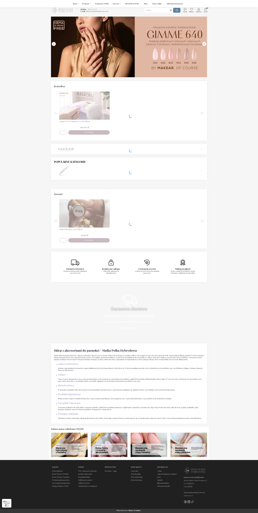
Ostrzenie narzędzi (163, 486)
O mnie (159, 471)
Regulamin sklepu (84, 477)
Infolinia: (89, 9)
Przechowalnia (136, 474)
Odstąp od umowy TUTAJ (60, 486)
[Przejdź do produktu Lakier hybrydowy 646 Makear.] (84, 213)
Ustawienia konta (136, 480)
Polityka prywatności (85, 480)
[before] (54, 44)
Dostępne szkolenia (68, 413)
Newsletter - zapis (111, 471)
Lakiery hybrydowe (68, 363)
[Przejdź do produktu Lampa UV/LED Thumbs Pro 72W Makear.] (84, 105)
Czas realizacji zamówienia (61, 483)
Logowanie (134, 471)
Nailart (61, 374)
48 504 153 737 (189, 496)
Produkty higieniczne (69, 394)
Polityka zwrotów (84, 483)
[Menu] (10, 500)
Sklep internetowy (128, 510)
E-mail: (94, 11)
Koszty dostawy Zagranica (61, 477)
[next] (204, 44)
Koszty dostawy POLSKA (60, 474)
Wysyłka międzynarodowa (60, 480)
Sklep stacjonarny (163, 483)
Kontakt (159, 480)
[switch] (7, 505)
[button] (176, 10)
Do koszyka (89, 132)
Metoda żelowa (66, 385)
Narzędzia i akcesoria (69, 403)
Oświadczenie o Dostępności (87, 486)
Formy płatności (57, 471)
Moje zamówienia (137, 477)
